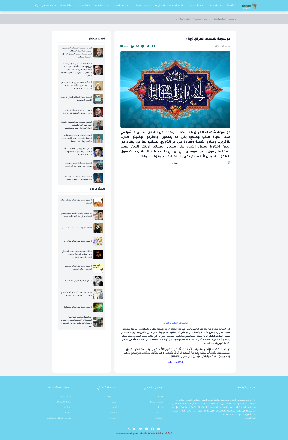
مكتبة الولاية (103, 6)
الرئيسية (231, 6)
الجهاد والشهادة (143, 6)
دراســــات (112, 418)
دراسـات (160, 413)
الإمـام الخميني (154, 387)
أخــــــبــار (114, 402)
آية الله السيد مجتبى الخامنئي (170, 6)
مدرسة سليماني (49, 6)
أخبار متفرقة (65, 397)
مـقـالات (160, 397)
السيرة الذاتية (157, 402)
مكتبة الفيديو (84, 6)
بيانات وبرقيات (110, 397)
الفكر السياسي (122, 6)
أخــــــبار (160, 407)
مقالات (67, 407)
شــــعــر (114, 407)
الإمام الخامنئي (196, 6)
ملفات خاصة (65, 6)
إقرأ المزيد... (250, 418)
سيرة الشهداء (201, 19)
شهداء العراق (184, 19)
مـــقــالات (113, 413)
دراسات (67, 413)
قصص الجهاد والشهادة (59, 418)
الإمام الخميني (216, 6)
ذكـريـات (160, 418)
